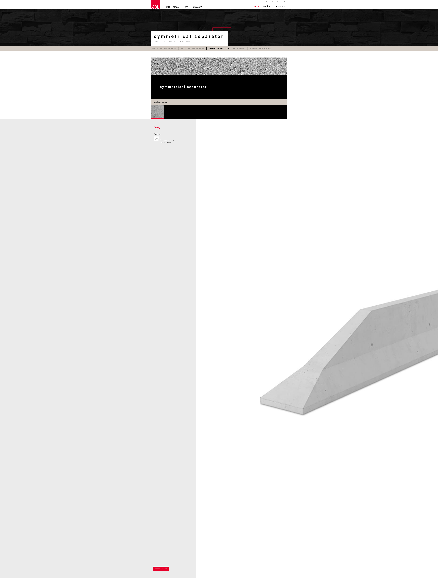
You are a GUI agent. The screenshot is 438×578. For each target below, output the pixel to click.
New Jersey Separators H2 (192, 48)
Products (268, 6)
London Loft (187, 7)
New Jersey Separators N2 (164, 48)
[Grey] (157, 112)
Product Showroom (177, 7)
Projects (280, 6)
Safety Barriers (183, 41)
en (284, 1)
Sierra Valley (168, 7)
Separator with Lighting (260, 48)
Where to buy (161, 569)
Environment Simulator (198, 7)
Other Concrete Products (164, 41)
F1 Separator (239, 48)
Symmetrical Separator (219, 48)
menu (257, 6)
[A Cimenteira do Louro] (155, 4)
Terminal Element (167, 141)
